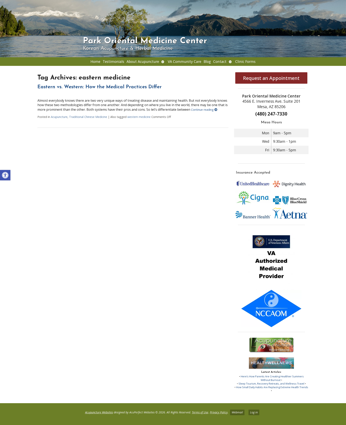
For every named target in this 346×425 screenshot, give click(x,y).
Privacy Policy (219, 412)
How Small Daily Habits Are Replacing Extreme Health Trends (272, 387)
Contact (219, 61)
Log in (254, 412)
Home (95, 61)
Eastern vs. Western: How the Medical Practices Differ (99, 87)
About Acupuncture (143, 61)
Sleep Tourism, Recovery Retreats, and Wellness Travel (271, 383)
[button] (5, 175)
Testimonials (113, 61)
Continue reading (202, 110)
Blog (207, 61)
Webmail (237, 412)
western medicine (139, 117)
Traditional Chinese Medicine (88, 117)
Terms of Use (200, 412)
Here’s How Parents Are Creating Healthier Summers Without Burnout (272, 378)
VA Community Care (184, 61)
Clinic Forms (245, 61)
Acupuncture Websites (99, 412)
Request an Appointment (271, 78)
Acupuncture (59, 117)
